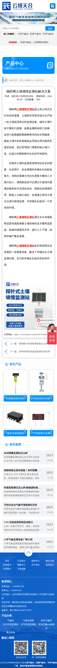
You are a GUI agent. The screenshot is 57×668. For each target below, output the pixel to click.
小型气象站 (22, 34)
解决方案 (50, 561)
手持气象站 (48, 34)
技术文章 (40, 80)
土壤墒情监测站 (40, 42)
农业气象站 (46, 620)
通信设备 (10, 632)
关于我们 (36, 565)
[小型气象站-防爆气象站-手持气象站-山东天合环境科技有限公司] (17, 6)
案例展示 (7, 565)
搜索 (50, 28)
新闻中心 (29, 80)
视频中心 (21, 565)
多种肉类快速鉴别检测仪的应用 (34, 351)
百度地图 (21, 569)
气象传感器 (28, 620)
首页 (21, 80)
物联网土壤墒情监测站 (22, 96)
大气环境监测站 (28, 624)
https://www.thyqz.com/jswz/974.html (30, 334)
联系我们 (50, 565)
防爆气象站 (35, 34)
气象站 (10, 620)
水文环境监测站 (10, 624)
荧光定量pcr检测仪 (46, 626)
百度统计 (7, 569)
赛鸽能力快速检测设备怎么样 (33, 343)
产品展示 (21, 561)
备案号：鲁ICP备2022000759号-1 (17, 610)
